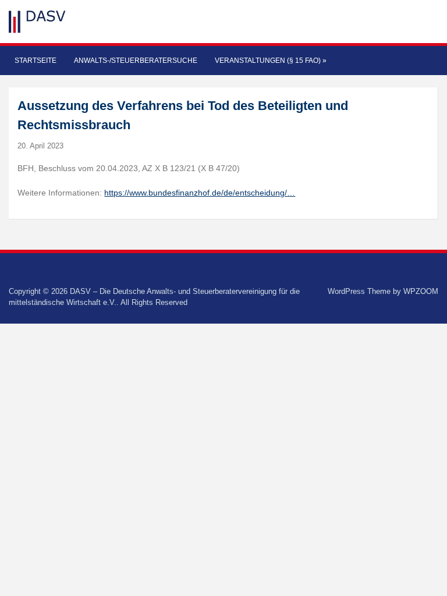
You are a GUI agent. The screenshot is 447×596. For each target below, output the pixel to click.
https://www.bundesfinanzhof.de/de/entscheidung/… (199, 192)
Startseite (35, 60)
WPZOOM (420, 291)
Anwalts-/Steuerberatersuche (135, 60)
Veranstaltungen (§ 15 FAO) (271, 60)
